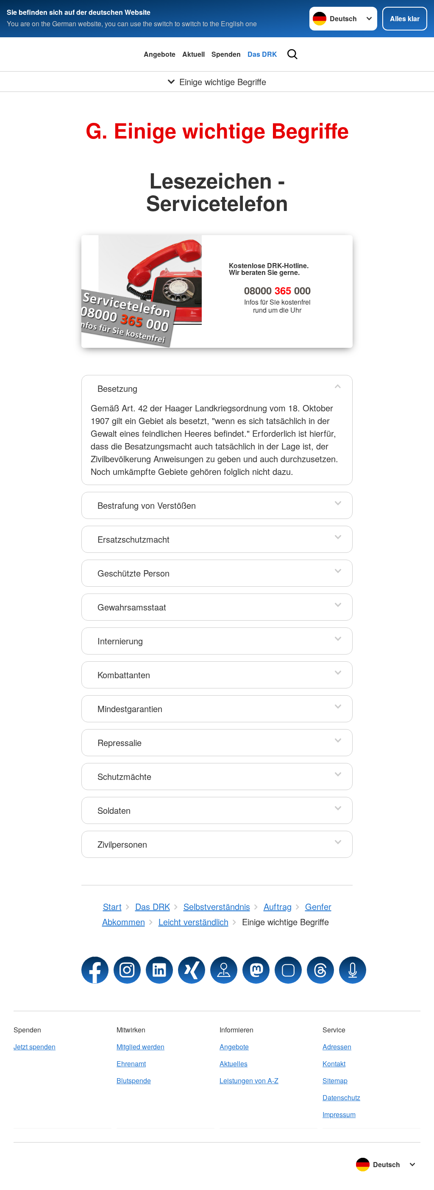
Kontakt (334, 1063)
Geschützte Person (133, 573)
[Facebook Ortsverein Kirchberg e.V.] (94, 970)
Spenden (226, 54)
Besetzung (117, 388)
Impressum (339, 1114)
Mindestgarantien (129, 708)
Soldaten (114, 810)
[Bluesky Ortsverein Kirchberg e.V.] (288, 970)
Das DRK (262, 54)
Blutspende (134, 1080)
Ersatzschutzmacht (133, 539)
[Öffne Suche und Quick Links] (292, 54)
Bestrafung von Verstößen (146, 505)
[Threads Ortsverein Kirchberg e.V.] (320, 970)
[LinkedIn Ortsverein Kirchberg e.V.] (159, 970)
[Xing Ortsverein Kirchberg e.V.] (191, 970)
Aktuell (193, 54)
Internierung (120, 641)
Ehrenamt (131, 1063)
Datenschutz (341, 1097)
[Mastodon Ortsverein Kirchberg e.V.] (256, 970)
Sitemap (335, 1080)
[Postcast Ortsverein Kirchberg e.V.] (352, 970)
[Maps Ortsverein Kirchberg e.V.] (223, 970)
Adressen (337, 1046)
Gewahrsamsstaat (131, 607)
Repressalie (119, 742)
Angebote (159, 54)
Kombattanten (123, 675)
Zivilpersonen (122, 844)
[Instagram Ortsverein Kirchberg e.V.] (127, 970)
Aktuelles (234, 1063)
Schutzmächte (124, 776)
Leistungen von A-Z (249, 1080)
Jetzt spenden (35, 1046)
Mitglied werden (140, 1046)
